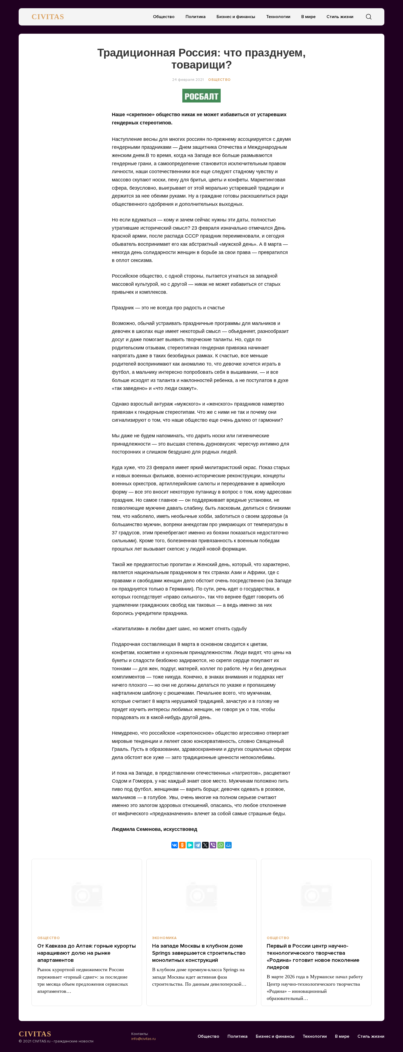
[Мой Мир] (228, 845)
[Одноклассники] (182, 845)
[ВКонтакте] (174, 845)
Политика (196, 16)
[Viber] (213, 845)
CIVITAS (48, 17)
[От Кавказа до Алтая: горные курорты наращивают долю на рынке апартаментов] (87, 895)
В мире (308, 16)
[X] (205, 845)
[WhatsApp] (220, 845)
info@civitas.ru (143, 1038)
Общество (164, 16)
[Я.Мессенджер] (190, 845)
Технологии (278, 16)
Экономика (164, 938)
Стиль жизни (340, 16)
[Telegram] (197, 845)
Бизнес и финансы (236, 16)
